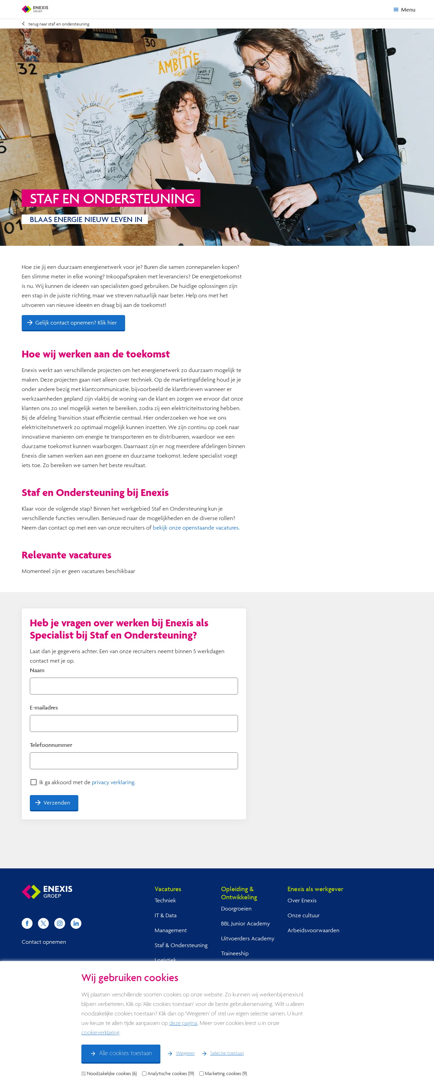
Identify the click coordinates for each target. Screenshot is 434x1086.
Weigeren (185, 1053)
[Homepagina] (35, 9)
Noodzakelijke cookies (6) (112, 1073)
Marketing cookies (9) (226, 1073)
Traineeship (235, 953)
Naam (37, 670)
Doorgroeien (236, 908)
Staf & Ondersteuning (181, 945)
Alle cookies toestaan (125, 1053)
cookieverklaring (100, 1032)
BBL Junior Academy (245, 923)
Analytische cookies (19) (170, 1073)
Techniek (165, 900)
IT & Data (166, 915)
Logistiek (165, 959)
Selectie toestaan (227, 1053)
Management (171, 930)
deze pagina (183, 1023)
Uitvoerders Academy (247, 938)
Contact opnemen (44, 941)
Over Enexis (302, 900)
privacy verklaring (113, 782)
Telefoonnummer (51, 744)
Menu (408, 9)
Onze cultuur (304, 915)
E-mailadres (44, 707)
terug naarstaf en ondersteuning (58, 23)
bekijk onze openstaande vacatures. (196, 527)
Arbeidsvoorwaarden (313, 930)
